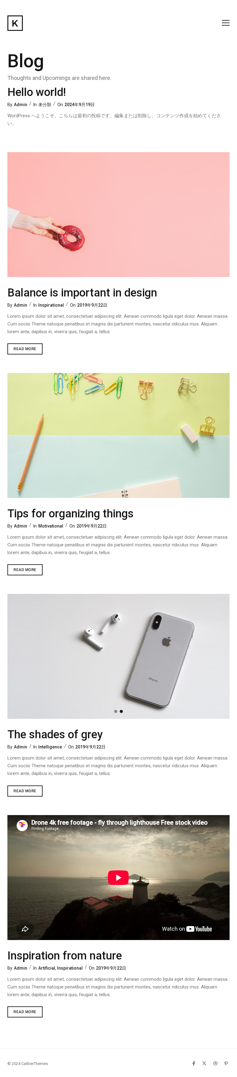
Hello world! (36, 92)
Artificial (46, 968)
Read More (28, 350)
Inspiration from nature (64, 955)
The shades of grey (55, 734)
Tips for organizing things (70, 513)
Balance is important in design (82, 292)
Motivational (50, 526)
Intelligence (50, 746)
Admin (20, 104)
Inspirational (51, 305)
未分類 (44, 104)
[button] (115, 711)
